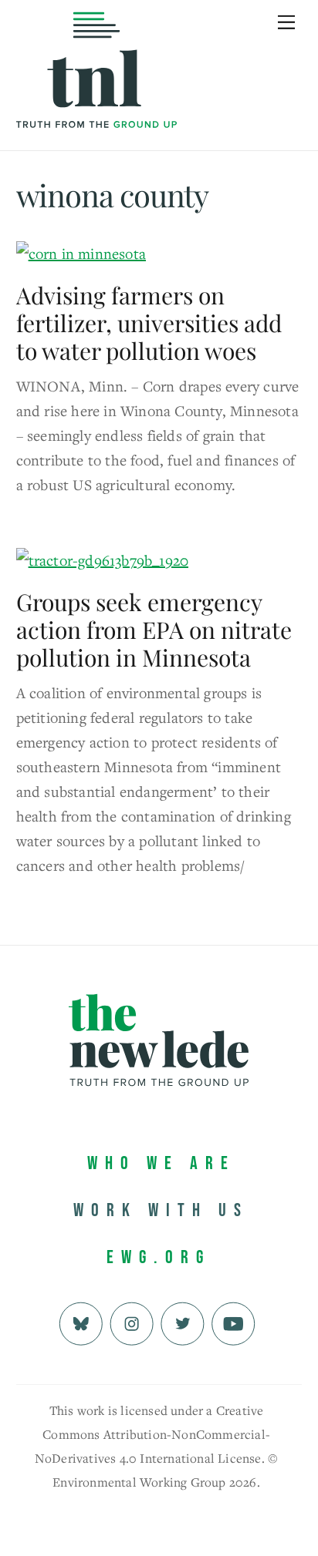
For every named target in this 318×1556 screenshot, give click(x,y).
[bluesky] (81, 1322)
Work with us (161, 1210)
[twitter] (183, 1322)
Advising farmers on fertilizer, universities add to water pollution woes (149, 323)
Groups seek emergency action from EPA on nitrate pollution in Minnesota (154, 629)
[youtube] (233, 1322)
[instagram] (132, 1322)
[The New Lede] (96, 96)
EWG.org (159, 1257)
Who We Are (161, 1163)
